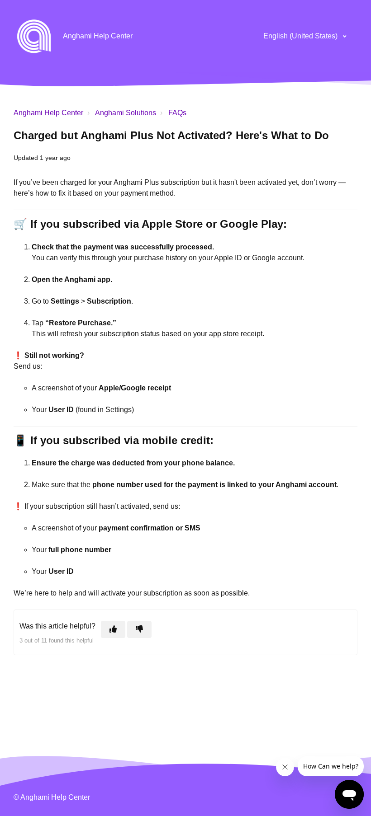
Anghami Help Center (48, 113)
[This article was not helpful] (139, 629)
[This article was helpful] (113, 629)
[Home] (34, 36)
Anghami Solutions (125, 113)
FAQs (177, 113)
